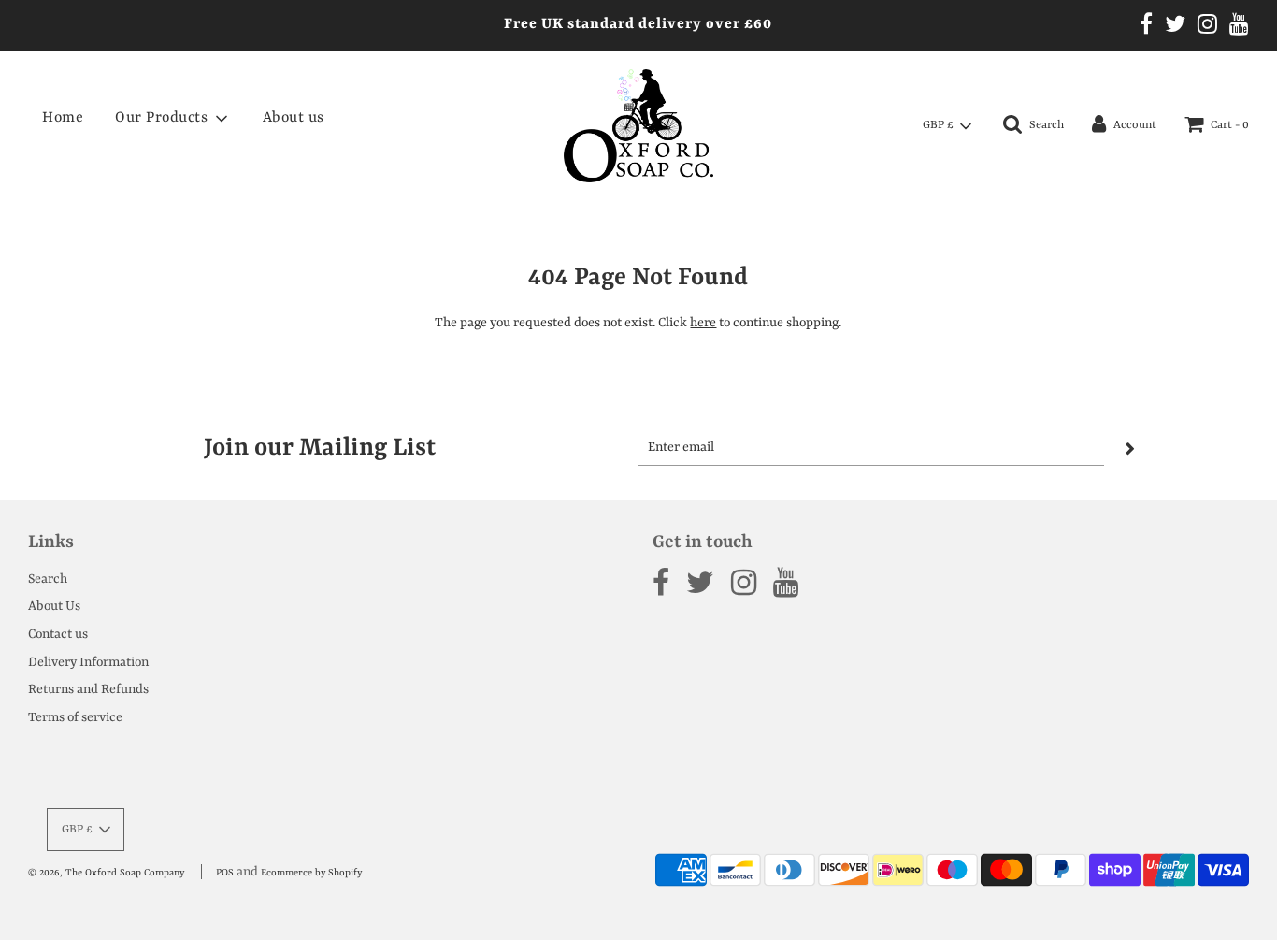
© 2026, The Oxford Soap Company (106, 872)
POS (225, 872)
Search (47, 578)
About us (293, 117)
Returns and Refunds (88, 689)
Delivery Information (88, 662)
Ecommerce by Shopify (311, 872)
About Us (54, 606)
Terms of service (75, 717)
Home (62, 117)
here (703, 322)
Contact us (58, 634)
